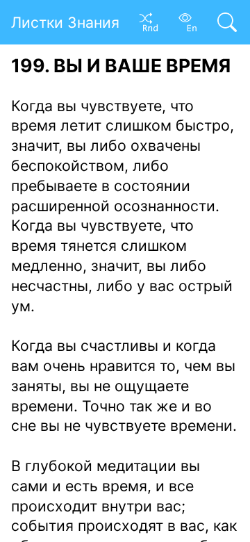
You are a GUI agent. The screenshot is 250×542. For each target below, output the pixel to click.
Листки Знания (65, 22)
